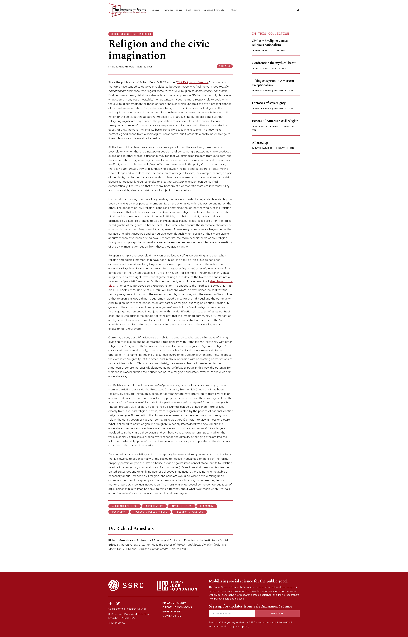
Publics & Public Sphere (150, 512)
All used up (260, 142)
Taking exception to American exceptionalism (273, 83)
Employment (172, 611)
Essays (155, 9)
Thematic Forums (172, 9)
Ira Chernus (261, 68)
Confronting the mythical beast (273, 63)
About (234, 9)
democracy (206, 506)
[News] (110, 603)
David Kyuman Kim (264, 148)
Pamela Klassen (263, 108)
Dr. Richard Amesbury (123, 67)
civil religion (181, 506)
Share (223, 66)
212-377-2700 (116, 623)
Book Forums (193, 9)
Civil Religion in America (192, 82)
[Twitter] (118, 603)
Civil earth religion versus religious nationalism (270, 43)
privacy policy (241, 626)
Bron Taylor (261, 50)
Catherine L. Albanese (267, 126)
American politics (124, 506)
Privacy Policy (174, 602)
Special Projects (214, 9)
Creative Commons (177, 607)
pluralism (118, 512)
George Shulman (263, 90)
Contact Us (171, 615)
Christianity (154, 506)
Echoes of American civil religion (275, 120)
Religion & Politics (189, 512)
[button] (225, 10)
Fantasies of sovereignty (268, 103)
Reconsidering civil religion (131, 34)
